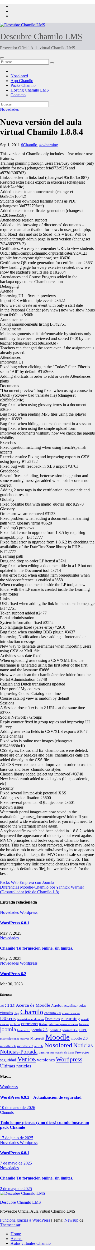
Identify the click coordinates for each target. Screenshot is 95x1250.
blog (16, 1013)
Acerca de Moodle (33, 1005)
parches (44, 1052)
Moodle (57, 1037)
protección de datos (62, 1052)
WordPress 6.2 (13, 973)
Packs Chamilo (23, 85)
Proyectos (82, 1052)
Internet (84, 1024)
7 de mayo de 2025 (16, 1163)
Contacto (18, 95)
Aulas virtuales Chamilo (31, 1243)
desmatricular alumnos (30, 1019)
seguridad (8, 1060)
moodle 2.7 (25, 1046)
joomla (8, 1029)
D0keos (8, 1018)
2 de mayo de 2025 (16, 1188)
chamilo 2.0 (52, 1013)
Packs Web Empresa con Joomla (27, 882)
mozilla (38, 1046)
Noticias (83, 1045)
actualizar (71, 1005)
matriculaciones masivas (14, 1038)
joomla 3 (55, 1030)
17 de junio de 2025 (16, 1138)
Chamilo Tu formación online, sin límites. (36, 948)
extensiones (29, 1024)
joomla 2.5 (39, 1030)
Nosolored (19, 76)
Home (16, 1234)
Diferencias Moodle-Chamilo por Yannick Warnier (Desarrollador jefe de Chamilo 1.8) (42, 889)
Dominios (52, 1019)
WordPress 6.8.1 (14, 923)
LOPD (83, 1030)
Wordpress (28, 912)
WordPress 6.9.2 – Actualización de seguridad (41, 1097)
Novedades (9, 109)
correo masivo (71, 1013)
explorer (15, 1024)
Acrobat (57, 1005)
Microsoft (37, 1038)
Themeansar (10, 1225)
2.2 (7, 1005)
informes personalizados (63, 1024)
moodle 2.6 (8, 1046)
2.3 (12, 1005)
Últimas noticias (15, 1065)
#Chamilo (29, 145)
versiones (46, 1059)
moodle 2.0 (79, 1038)
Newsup (71, 1220)
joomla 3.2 (70, 1030)
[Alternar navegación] (2, 58)
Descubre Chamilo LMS (41, 36)
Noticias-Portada (18, 1052)
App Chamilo (22, 80)
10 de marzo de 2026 (17, 1107)
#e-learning (48, 145)
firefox (43, 1024)
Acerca (16, 1238)
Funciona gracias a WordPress (25, 1220)
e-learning (70, 1018)
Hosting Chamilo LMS (30, 90)
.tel (2, 1005)
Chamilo (31, 1011)
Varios (26, 1059)
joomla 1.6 (23, 1030)
